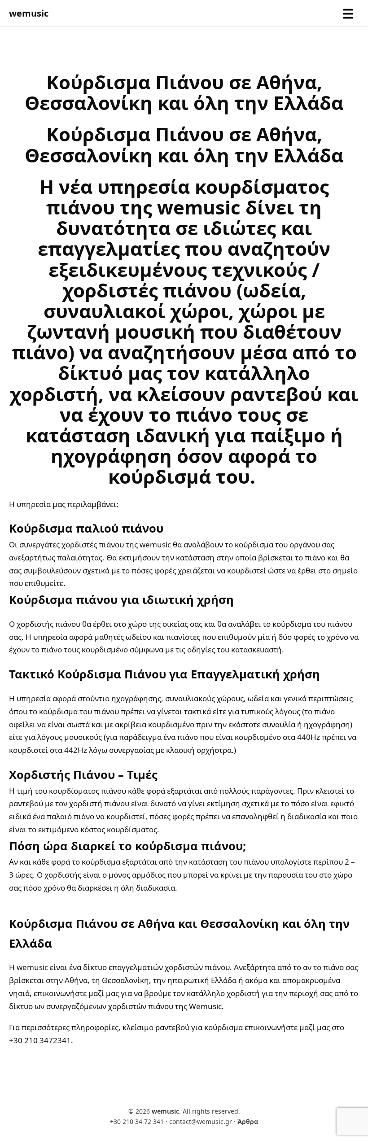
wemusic (28, 13)
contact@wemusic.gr (200, 1121)
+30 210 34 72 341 (137, 1121)
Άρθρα (247, 1121)
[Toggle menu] (348, 13)
